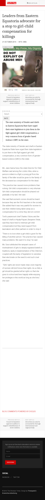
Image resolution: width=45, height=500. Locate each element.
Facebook (5, 477)
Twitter (16, 477)
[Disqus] (22, 312)
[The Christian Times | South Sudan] (11, 3)
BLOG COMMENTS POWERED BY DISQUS (19, 411)
